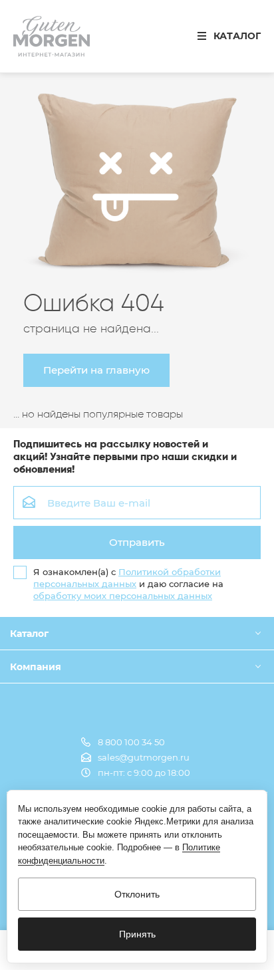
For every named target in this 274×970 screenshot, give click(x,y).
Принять (137, 934)
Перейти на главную (96, 370)
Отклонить (137, 894)
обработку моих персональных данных (122, 595)
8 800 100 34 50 (131, 742)
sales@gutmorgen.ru (144, 757)
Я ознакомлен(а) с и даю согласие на (128, 583)
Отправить (137, 542)
